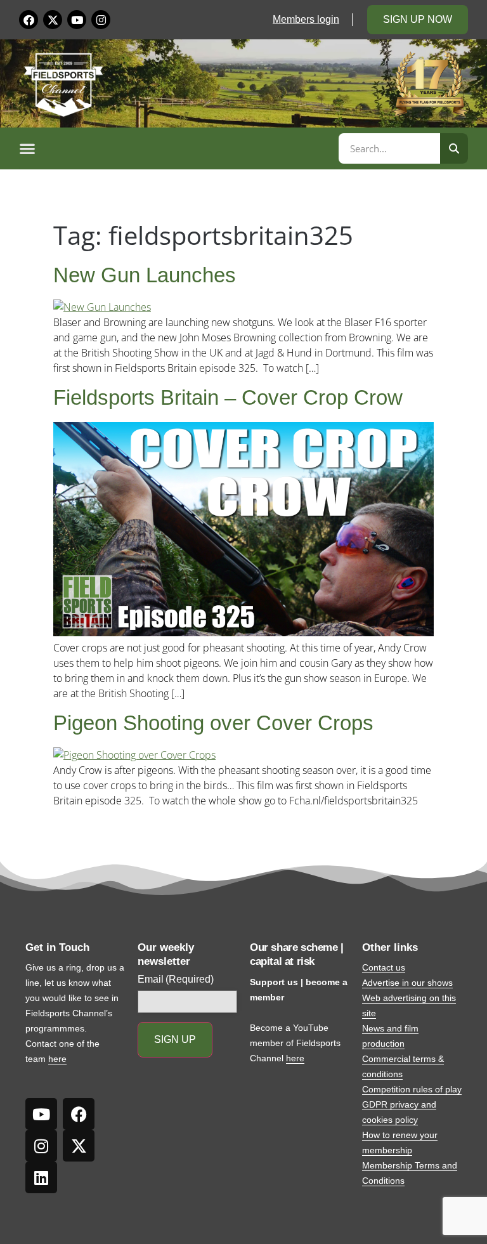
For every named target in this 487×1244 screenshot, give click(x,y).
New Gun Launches (144, 275)
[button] (177, 148)
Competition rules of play (412, 1089)
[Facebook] (28, 19)
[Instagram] (100, 19)
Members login (306, 19)
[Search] (454, 148)
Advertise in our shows (407, 983)
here (57, 1059)
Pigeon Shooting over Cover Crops (213, 723)
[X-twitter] (52, 19)
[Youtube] (76, 19)
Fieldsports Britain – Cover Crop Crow (228, 397)
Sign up (175, 1039)
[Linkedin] (41, 1177)
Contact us (383, 967)
